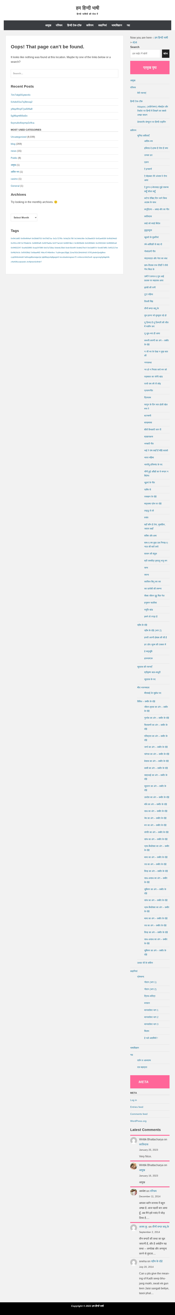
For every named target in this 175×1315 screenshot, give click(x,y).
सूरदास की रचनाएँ (144, 666)
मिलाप (146, 1031)
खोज (165, 53)
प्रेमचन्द (140, 976)
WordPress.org (138, 1121)
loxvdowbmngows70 (68, 257)
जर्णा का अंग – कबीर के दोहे (156, 747)
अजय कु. (143, 1226)
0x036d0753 (37, 238)
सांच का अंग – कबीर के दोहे (155, 839)
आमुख (48, 25)
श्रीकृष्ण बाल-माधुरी (152, 672)
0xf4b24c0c (16, 252)
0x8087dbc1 (68, 243)
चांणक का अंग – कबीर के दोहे (156, 754)
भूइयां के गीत (149, 482)
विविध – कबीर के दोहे (146, 701)
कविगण (89, 25)
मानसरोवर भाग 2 (151, 1017)
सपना (146, 574)
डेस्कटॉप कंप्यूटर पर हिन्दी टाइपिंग (151, 121)
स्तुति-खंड (148, 609)
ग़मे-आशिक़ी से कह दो (153, 244)
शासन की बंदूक (150, 553)
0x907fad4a (47, 243)
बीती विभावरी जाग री (152, 429)
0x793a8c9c (26, 243)
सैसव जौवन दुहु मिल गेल (154, 595)
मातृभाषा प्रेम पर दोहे (152, 503)
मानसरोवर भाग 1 (151, 1010)
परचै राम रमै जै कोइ (152, 383)
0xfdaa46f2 (35, 252)
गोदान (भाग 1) (150, 982)
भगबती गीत (149, 443)
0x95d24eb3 (112, 238)
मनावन (147, 1003)
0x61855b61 (90, 243)
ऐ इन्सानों (148, 169)
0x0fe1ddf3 (15, 238)
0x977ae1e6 (57, 243)
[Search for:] (64, 75)
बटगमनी (147, 415)
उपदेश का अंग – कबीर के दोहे (156, 797)
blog (13, 143)
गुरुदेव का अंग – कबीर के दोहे (156, 717)
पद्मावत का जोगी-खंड (153, 376)
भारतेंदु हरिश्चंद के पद (153, 464)
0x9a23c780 (68, 238)
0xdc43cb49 (70, 248)
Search (134, 47)
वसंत (146, 517)
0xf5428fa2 (25, 252)
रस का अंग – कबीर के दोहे (155, 864)
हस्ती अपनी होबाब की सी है (155, 637)
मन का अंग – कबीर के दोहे (155, 825)
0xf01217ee (113, 248)
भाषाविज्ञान (117, 25)
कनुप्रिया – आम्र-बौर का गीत (156, 209)
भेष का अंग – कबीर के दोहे (155, 818)
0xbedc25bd (60, 248)
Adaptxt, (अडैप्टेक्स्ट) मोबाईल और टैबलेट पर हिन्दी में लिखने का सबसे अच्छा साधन (152, 110)
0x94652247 (16, 248)
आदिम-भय (148, 141)
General (15, 185)
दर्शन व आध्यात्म (144, 1060)
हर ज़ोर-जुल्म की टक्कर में (155, 644)
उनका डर (148, 155)
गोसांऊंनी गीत (150, 251)
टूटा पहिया (148, 294)
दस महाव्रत (142, 1067)
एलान (146, 162)
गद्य (128, 25)
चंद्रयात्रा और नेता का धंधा (155, 258)
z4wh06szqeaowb (18, 262)
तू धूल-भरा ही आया (152, 333)
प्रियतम (147, 397)
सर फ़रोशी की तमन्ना (152, 588)
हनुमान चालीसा (150, 602)
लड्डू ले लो (149, 510)
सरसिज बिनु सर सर (152, 581)
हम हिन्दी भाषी (87, 8)
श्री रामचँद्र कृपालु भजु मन (155, 560)
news (13, 150)
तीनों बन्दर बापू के (151, 308)
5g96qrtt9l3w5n (19, 115)
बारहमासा (148, 422)
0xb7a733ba (49, 248)
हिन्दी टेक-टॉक (74, 25)
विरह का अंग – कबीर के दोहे (156, 871)
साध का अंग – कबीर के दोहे (155, 811)
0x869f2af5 (36, 243)
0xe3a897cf (92, 248)
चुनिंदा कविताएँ (143, 135)
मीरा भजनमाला (143, 687)
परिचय (59, 25)
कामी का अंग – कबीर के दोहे (156, 768)
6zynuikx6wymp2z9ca (22, 122)
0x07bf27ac (47, 238)
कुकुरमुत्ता (148, 230)
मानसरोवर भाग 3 (151, 1024)
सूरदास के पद (150, 679)
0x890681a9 (111, 243)
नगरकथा (148, 362)
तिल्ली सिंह (148, 301)
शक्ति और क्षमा (150, 535)
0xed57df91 (102, 248)
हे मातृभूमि (148, 651)
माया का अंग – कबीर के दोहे (155, 857)
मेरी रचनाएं (141, 93)
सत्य (146, 567)
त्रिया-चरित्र (149, 996)
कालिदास (148, 216)
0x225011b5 (101, 243)
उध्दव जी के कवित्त (145, 962)
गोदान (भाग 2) (150, 989)
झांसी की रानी (150, 287)
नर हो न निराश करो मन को (155, 369)
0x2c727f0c (58, 238)
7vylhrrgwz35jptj (62, 252)
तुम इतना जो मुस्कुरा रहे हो (155, 315)
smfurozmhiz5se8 (84, 257)
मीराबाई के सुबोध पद (152, 693)
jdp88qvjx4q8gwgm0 (50, 257)
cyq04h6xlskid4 (17, 257)
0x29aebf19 (90, 238)
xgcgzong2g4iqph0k (101, 257)
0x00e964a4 (26, 238)
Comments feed (138, 1114)
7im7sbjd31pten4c (21, 94)
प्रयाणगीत (148, 390)
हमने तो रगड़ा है (150, 616)
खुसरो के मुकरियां (151, 237)
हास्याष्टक (148, 658)
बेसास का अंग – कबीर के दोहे (156, 761)
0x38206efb (79, 243)
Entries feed (136, 1107)
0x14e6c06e (79, 238)
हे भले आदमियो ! (151, 1038)
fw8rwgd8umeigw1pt (32, 257)
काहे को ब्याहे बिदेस (152, 223)
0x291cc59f (16, 243)
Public (14, 157)
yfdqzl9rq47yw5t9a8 (21, 108)
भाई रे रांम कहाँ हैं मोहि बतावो (156, 450)
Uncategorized (18, 136)
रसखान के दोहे (150, 496)
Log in (133, 1100)
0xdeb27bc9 (81, 248)
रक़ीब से (147, 489)
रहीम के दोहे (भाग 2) (153, 630)
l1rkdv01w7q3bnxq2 (21, 101)
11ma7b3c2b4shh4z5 (79, 252)
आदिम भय (15, 171)
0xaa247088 (38, 248)
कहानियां (102, 25)
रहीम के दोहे (142, 625)
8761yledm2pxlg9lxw (96, 252)
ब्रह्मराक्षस (148, 436)
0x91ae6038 (101, 238)
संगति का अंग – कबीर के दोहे (156, 832)
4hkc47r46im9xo (48, 252)
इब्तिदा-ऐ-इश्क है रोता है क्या (156, 148)
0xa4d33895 (27, 248)
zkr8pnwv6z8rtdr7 (34, 262)
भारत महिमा (149, 457)
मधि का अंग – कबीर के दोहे (155, 804)
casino (14, 178)
